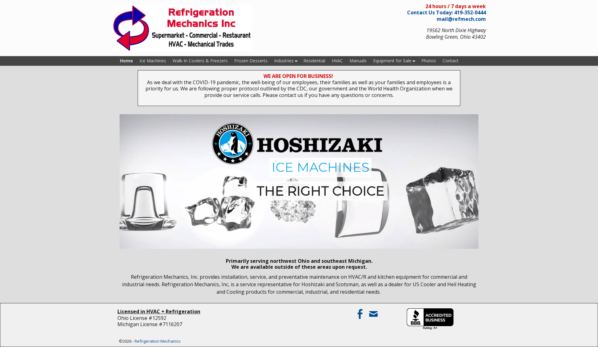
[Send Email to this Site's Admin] (374, 311)
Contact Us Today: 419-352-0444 (446, 12)
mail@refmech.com (461, 19)
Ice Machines (153, 61)
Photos (428, 61)
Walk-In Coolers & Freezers (200, 61)
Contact (450, 61)
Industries (284, 61)
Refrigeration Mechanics (158, 341)
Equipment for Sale (392, 61)
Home (126, 61)
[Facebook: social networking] (360, 311)
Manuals (358, 61)
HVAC (337, 61)
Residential (314, 61)
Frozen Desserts (251, 61)
